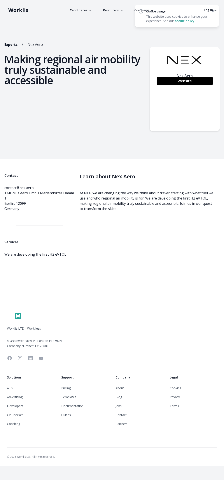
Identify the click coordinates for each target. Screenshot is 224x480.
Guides (66, 415)
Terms (174, 406)
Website (185, 81)
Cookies (175, 388)
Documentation (72, 406)
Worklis (18, 10)
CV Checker (15, 415)
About (120, 388)
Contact (121, 415)
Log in (210, 10)
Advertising (15, 397)
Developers (15, 406)
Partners (122, 424)
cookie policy (184, 21)
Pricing (66, 388)
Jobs (119, 406)
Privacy (175, 397)
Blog (119, 397)
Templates (68, 397)
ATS (10, 388)
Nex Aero (35, 44)
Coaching (13, 424)
